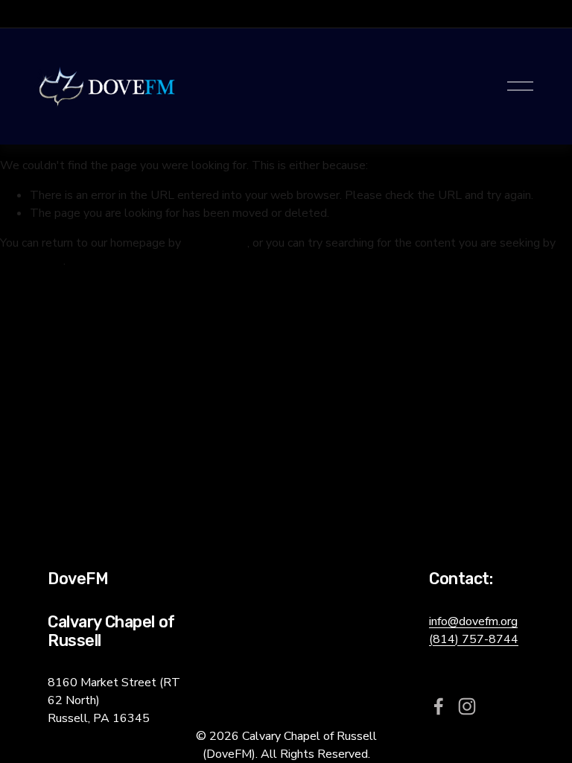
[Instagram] (467, 706)
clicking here (215, 243)
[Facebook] (439, 706)
